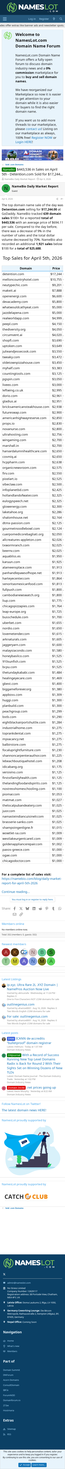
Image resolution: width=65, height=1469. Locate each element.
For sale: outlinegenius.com (27, 1016)
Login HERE (23, 142)
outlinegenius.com (20, 1004)
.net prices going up (32, 1087)
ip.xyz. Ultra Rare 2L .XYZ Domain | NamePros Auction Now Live (32, 987)
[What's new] (54, 18)
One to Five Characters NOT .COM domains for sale (33, 999)
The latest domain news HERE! (24, 1110)
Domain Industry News (19, 1049)
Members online (13, 924)
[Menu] (5, 19)
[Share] (57, 199)
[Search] (61, 18)
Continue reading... (16, 892)
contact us (33, 129)
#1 (62, 198)
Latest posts (10, 1033)
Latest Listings (11, 979)
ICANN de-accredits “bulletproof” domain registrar (29, 1040)
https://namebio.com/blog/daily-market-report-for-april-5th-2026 (32, 881)
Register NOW (42, 138)
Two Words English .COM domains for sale (28, 1011)
